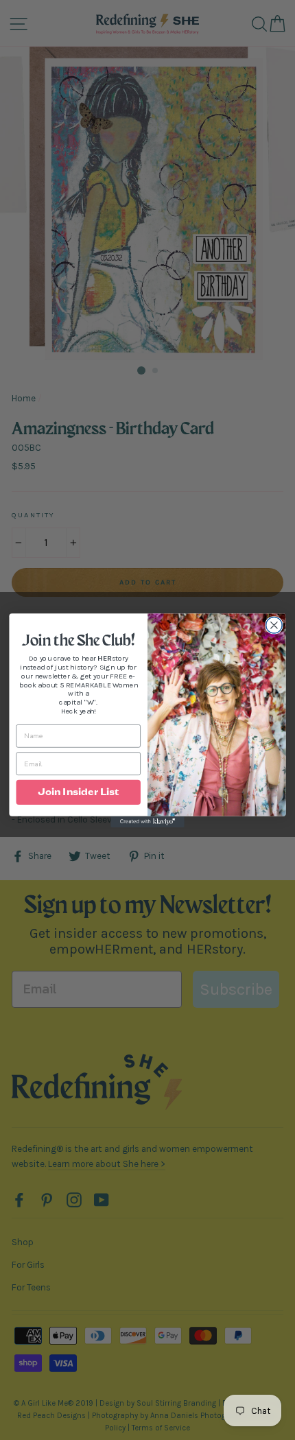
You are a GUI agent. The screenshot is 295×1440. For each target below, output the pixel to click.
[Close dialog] (274, 625)
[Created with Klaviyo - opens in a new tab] (147, 821)
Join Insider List (78, 792)
